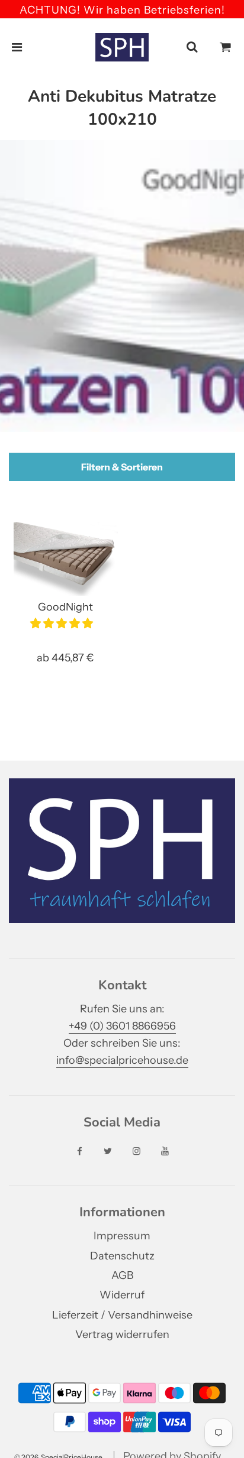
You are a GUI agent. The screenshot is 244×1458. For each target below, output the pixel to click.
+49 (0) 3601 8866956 (122, 1025)
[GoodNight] (66, 557)
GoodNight (65, 606)
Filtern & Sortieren (122, 467)
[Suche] (192, 47)
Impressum (122, 1235)
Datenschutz (122, 1255)
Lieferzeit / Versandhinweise (122, 1314)
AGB (122, 1275)
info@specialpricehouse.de (122, 1060)
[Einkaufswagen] (225, 47)
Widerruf (122, 1294)
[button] (62, 623)
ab (65, 657)
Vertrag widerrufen (122, 1334)
